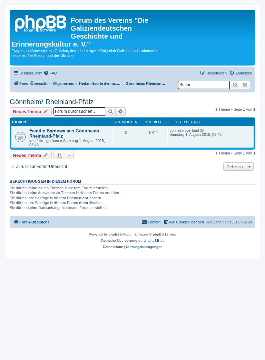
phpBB (114, 234)
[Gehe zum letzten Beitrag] (202, 130)
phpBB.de (156, 240)
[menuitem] (50, 73)
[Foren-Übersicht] (41, 22)
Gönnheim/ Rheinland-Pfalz (52, 102)
